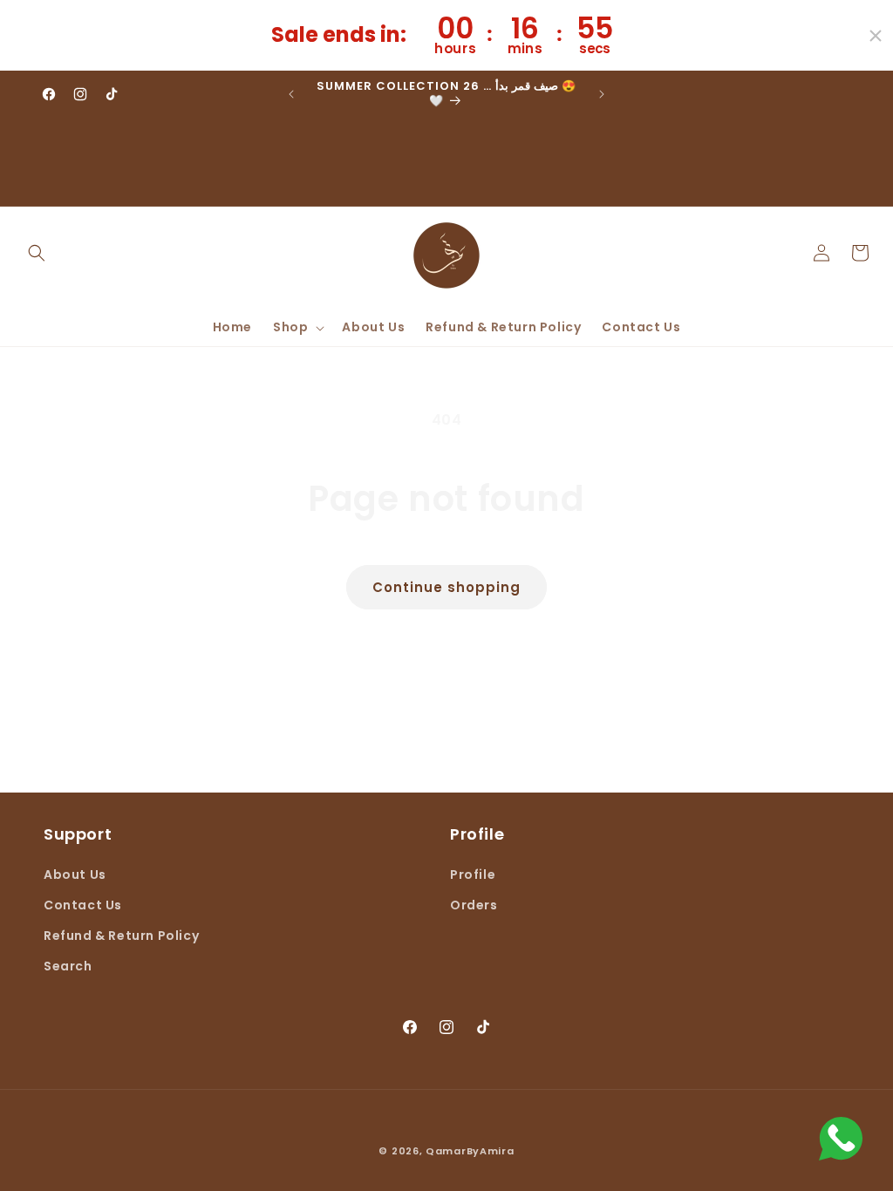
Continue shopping (446, 587)
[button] (36, 253)
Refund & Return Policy (121, 935)
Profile (472, 874)
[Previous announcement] (291, 94)
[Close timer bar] (876, 36)
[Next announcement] (602, 94)
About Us (75, 874)
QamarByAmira (470, 1151)
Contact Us (83, 905)
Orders (474, 905)
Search (68, 966)
